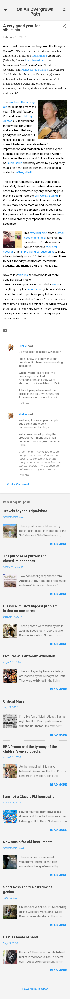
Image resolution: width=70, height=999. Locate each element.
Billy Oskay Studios (47, 195)
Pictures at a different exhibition (29, 656)
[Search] (64, 11)
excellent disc (38, 233)
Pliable (23, 346)
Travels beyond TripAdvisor (25, 511)
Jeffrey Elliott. (23, 172)
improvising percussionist (37, 251)
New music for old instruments (27, 842)
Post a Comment (18, 484)
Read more (58, 544)
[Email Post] (5, 332)
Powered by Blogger (35, 989)
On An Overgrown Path (35, 12)
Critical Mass (13, 701)
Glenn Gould (14, 163)
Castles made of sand (20, 937)
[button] (64, 26)
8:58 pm (24, 475)
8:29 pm (24, 403)
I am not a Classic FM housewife (28, 797)
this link (23, 275)
